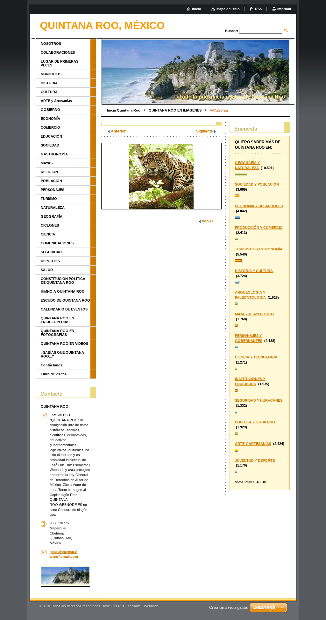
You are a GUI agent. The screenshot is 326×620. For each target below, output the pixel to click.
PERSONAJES (52, 190)
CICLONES (50, 225)
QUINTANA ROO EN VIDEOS (64, 343)
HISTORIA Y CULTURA (254, 271)
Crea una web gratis (228, 607)
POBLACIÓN (51, 181)
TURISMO (49, 199)
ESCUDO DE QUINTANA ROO (65, 300)
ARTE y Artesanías (56, 101)
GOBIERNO (50, 110)
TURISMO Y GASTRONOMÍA (258, 249)
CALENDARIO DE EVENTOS (64, 309)
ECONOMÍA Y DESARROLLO (259, 206)
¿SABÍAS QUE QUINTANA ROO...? (62, 354)
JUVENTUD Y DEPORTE (255, 460)
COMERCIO (50, 127)
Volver (207, 221)
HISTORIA (49, 83)
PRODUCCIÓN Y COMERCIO (259, 227)
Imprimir (284, 9)
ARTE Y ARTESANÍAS (253, 444)
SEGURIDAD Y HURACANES (258, 400)
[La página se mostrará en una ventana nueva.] (161, 176)
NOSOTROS (51, 43)
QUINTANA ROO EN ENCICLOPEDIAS (57, 320)
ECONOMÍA (50, 118)
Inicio (196, 9)
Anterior (118, 131)
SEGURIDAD (51, 252)
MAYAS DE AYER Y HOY (254, 314)
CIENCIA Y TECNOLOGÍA (256, 357)
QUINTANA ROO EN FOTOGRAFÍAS (57, 333)
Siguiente (204, 131)
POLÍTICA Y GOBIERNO (255, 422)
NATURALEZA (53, 207)
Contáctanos (51, 365)
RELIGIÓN (49, 172)
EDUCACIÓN (51, 136)
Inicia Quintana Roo (123, 110)
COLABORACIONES (58, 52)
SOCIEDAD (50, 145)
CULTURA (49, 92)
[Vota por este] (259, 174)
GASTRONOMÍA (54, 154)
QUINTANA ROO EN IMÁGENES (175, 110)
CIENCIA (48, 234)
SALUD (47, 270)
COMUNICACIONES (57, 243)
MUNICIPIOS (51, 74)
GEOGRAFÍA (51, 216)
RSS (258, 9)
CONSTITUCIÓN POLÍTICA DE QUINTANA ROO (63, 280)
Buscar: (231, 31)
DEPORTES (50, 261)
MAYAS (47, 163)
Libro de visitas (54, 374)
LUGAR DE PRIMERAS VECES (59, 63)
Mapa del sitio (228, 9)
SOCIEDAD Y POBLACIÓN (257, 184)
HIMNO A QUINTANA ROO (63, 291)
